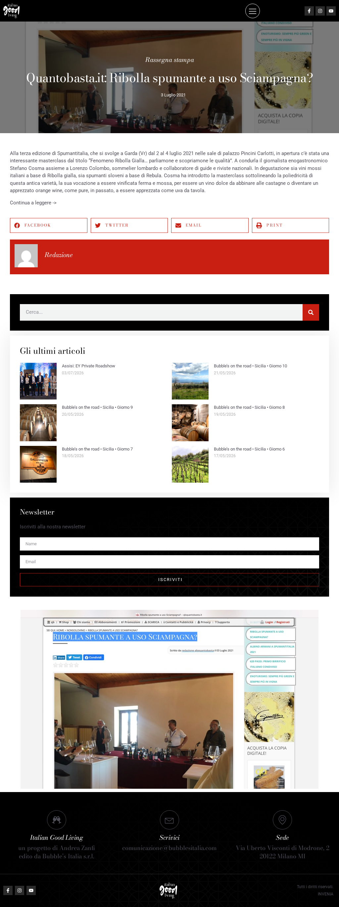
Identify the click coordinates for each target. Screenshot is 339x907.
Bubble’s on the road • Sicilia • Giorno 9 (97, 407)
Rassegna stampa (169, 60)
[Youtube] (331, 11)
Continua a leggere (30, 203)
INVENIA (325, 894)
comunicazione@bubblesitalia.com (169, 847)
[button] (252, 11)
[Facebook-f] (309, 11)
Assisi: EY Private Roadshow (88, 365)
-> (54, 203)
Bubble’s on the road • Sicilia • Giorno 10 (250, 365)
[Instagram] (320, 11)
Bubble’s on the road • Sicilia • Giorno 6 (249, 449)
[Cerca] (311, 312)
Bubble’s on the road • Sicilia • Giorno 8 (249, 407)
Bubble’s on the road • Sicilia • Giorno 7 (97, 449)
